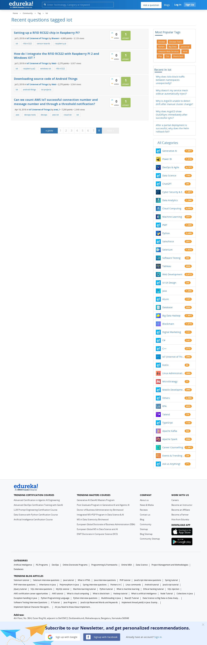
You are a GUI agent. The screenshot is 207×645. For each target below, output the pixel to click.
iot (17, 43)
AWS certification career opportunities (31, 593)
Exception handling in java (25, 598)
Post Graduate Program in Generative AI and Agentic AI (103, 504)
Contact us (145, 514)
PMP (164, 224)
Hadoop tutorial (120, 593)
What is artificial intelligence (144, 593)
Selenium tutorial (21, 580)
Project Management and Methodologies (170, 564)
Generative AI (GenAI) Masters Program (95, 500)
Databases (18, 569)
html (185, 51)
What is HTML (84, 580)
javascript (185, 46)
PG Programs (42, 564)
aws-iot (55, 114)
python (161, 46)
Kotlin (165, 365)
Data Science (169, 175)
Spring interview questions (95, 584)
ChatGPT (167, 183)
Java (164, 290)
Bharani (55, 38)
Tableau (166, 266)
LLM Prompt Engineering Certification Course (35, 509)
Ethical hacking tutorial (153, 589)
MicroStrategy (169, 381)
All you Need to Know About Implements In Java (73, 607)
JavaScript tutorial (171, 584)
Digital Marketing (171, 332)
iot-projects (46, 89)
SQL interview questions (41, 589)
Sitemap (144, 529)
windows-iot (45, 68)
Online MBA (126, 564)
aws (17, 114)
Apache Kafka (169, 430)
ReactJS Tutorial (132, 598)
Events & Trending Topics (173, 455)
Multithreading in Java (111, 598)
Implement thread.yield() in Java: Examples (140, 602)
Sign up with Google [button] (66, 636)
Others (166, 397)
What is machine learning (128, 589)
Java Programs (70, 602)
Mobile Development (173, 389)
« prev (49, 130)
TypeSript (167, 422)
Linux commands (133, 584)
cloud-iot (67, 114)
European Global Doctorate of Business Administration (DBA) (106, 524)
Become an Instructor (181, 504)
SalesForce (168, 241)
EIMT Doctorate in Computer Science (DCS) (97, 534)
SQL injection (173, 589)
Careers (175, 500)
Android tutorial (152, 584)
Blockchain (168, 323)
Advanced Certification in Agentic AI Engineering (37, 500)
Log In (177, 4)
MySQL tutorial (62, 589)
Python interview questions (85, 598)
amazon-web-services (168, 51)
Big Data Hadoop (171, 315)
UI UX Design (169, 282)
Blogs (167, 4)
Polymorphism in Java (69, 584)
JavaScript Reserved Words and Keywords (99, 602)
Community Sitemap (150, 538)
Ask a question (151, 5)
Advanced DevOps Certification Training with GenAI (38, 504)
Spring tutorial (171, 580)
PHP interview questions (24, 584)
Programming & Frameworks (104, 564)
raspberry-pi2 (29, 68)
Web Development (172, 274)
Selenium (167, 249)
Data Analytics (170, 200)
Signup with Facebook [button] (105, 636)
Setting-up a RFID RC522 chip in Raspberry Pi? (47, 33)
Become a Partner (180, 514)
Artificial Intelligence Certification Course (33, 519)
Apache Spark (169, 439)
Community (145, 524)
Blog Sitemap (146, 534)
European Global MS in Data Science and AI (97, 529)
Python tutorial (106, 589)
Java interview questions (105, 580)
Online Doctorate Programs (75, 564)
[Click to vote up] (112, 33)
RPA (164, 406)
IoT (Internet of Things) (38, 38)
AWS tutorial (57, 593)
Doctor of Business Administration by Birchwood (100, 509)
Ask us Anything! (171, 463)
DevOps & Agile (170, 167)
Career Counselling (172, 447)
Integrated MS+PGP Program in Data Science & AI (100, 514)
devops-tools (30, 114)
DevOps (55, 564)
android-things (29, 89)
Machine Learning (172, 216)
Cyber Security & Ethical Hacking (173, 192)
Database (167, 307)
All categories (168, 143)
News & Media (147, 504)
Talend (166, 414)
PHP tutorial (125, 580)
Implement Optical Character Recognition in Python (32, 607)
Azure (165, 299)
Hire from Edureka (180, 519)
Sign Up (189, 4)
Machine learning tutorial (84, 589)
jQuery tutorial (20, 589)
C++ (164, 348)
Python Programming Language (55, 598)
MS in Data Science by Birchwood (93, 519)
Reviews (144, 509)
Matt (54, 63)
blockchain (178, 56)
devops (44, 114)
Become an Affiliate (180, 509)
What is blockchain (101, 593)
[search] (45, 4)
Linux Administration (173, 373)
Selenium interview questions (46, 580)
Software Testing (171, 257)
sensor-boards (43, 43)
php (160, 56)
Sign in (158, 636)
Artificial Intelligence (23, 564)
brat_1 (57, 109)
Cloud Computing (171, 208)
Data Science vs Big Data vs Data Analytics (161, 598)
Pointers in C (116, 584)
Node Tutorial (166, 593)
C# (163, 340)
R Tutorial (55, 602)
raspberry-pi (60, 43)
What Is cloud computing (78, 593)
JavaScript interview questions (147, 580)
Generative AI (169, 150)
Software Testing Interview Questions (30, 602)
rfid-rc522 (27, 43)
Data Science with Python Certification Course (36, 514)
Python (166, 233)
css (167, 56)
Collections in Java (185, 593)
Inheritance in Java (47, 584)
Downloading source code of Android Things (45, 79)
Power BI (167, 159)
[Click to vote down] (112, 37)
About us (144, 500)
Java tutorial (68, 580)
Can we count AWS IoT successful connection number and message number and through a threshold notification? (56, 102)
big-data (173, 46)
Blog (142, 519)
